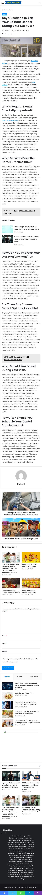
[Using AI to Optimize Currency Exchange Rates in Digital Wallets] (7, 723)
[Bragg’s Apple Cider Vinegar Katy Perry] (31, 557)
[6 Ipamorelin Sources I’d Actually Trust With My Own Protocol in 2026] (7, 239)
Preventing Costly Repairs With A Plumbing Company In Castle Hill (31, 810)
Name (4, 636)
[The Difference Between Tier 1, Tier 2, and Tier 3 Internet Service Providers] (7, 686)
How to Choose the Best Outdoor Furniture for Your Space (27, 712)
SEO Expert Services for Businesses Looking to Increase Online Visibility (30, 786)
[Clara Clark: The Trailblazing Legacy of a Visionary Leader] (7, 705)
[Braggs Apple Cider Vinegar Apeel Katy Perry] (11, 583)
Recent (19, 677)
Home (5, 10)
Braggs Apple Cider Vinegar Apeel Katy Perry (11, 591)
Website (4, 651)
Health (11, 10)
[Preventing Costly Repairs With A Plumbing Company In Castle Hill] (31, 800)
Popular (7, 677)
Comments (34, 677)
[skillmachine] (13, 2)
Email (4, 643)
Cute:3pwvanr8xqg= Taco (24, 693)
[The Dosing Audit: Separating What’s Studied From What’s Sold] (7, 229)
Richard (7, 30)
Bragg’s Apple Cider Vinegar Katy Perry (29, 565)
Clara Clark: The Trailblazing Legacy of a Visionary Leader (25, 703)
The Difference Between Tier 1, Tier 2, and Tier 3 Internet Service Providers (27, 685)
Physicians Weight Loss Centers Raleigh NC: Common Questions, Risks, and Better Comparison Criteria (10, 568)
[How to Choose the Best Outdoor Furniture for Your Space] (7, 714)
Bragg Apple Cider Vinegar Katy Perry (29, 591)
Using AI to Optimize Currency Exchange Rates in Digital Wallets (27, 721)
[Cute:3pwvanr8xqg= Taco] (7, 696)
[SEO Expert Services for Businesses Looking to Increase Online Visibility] (31, 776)
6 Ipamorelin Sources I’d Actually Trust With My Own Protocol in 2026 (26, 239)
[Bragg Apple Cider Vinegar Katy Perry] (31, 583)
